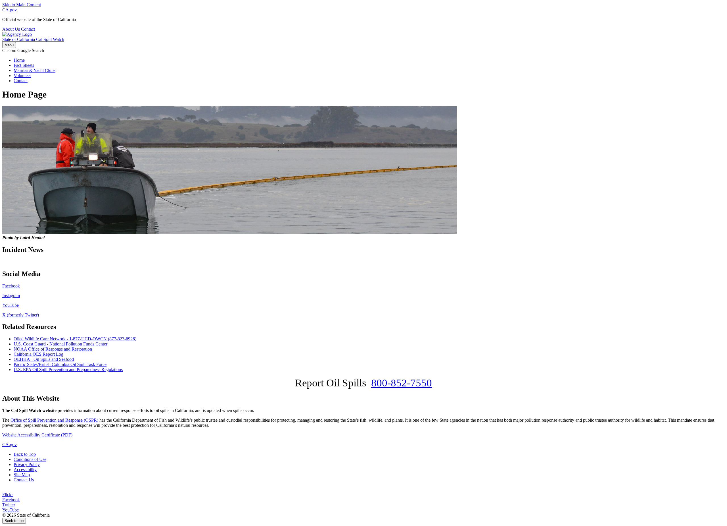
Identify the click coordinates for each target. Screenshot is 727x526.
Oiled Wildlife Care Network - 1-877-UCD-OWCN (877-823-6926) (75, 338)
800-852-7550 (401, 383)
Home (19, 60)
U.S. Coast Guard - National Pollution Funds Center (60, 343)
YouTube (10, 305)
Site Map (22, 474)
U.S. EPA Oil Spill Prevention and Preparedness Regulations (68, 369)
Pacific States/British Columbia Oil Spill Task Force (60, 364)
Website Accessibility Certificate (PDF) (37, 434)
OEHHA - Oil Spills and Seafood (44, 359)
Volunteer (22, 75)
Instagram (11, 295)
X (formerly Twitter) (20, 314)
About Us (11, 29)
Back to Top (25, 454)
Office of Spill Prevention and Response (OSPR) (54, 420)
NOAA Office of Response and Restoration (53, 349)
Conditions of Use (30, 459)
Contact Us (24, 479)
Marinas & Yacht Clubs (34, 70)
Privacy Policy (27, 464)
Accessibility (25, 469)
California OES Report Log (38, 354)
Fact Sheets (24, 65)
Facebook (11, 285)
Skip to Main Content (21, 4)
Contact (28, 29)
